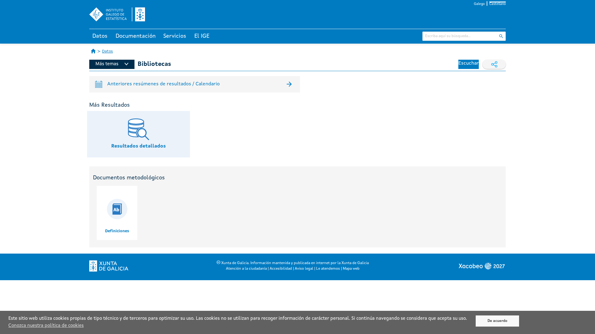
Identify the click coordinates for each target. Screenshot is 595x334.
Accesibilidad (281, 269)
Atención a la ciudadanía (246, 269)
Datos (100, 36)
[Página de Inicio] (93, 51)
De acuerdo (497, 321)
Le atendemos (328, 269)
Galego (479, 4)
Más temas (106, 64)
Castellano (497, 4)
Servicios (174, 36)
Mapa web (351, 269)
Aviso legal (304, 269)
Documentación (136, 36)
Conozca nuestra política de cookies (46, 325)
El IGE (201, 36)
